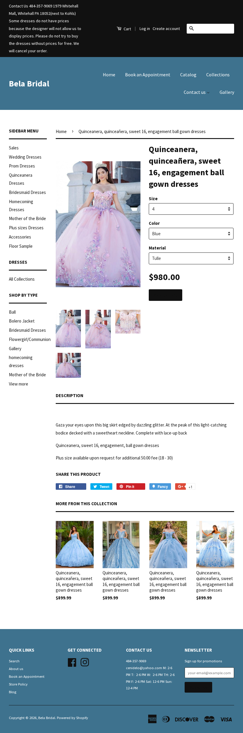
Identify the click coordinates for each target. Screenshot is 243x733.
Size (153, 198)
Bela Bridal (29, 83)
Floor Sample (21, 246)
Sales (14, 148)
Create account (166, 28)
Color (154, 223)
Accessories (20, 237)
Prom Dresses (22, 166)
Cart (127, 28)
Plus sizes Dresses (26, 227)
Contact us (195, 92)
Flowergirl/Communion (30, 339)
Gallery (227, 92)
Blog (12, 691)
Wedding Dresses (25, 157)
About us (16, 668)
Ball (12, 312)
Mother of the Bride (27, 218)
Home (109, 75)
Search (14, 660)
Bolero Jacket (22, 321)
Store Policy (18, 684)
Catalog (188, 75)
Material (157, 248)
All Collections (22, 279)
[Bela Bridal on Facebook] (72, 661)
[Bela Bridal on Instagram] (84, 661)
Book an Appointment (147, 75)
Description (69, 395)
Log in (145, 28)
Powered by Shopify (72, 717)
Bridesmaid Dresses (27, 192)
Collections (218, 75)
